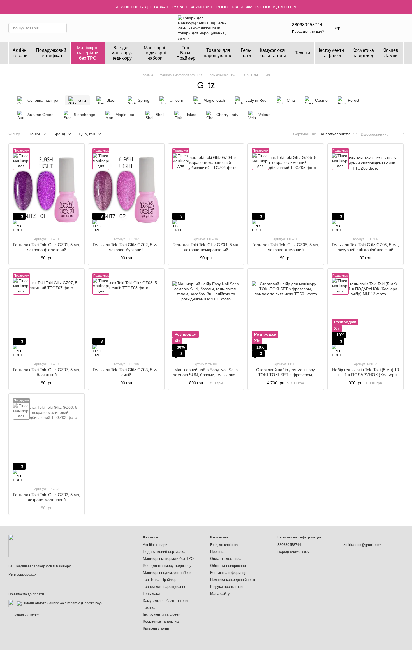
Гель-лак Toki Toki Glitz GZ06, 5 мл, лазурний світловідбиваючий (365, 247)
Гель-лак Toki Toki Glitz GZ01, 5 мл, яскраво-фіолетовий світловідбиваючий (46, 249)
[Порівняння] (384, 28)
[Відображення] (398, 134)
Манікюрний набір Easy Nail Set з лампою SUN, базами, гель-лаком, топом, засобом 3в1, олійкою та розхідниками (206, 377)
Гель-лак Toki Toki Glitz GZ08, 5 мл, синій (126, 372)
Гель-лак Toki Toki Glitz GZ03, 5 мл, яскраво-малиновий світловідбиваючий (46, 499)
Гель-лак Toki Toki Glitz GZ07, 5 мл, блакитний (46, 372)
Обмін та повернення (228, 565)
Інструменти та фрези (331, 53)
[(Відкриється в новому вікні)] (12, 603)
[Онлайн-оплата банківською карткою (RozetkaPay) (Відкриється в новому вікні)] (59, 603)
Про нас (217, 551)
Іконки (34, 134)
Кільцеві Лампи (390, 53)
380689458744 (307, 24)
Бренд (59, 134)
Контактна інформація (228, 572)
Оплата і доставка (225, 558)
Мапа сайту (220, 593)
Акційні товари (20, 53)
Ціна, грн (87, 134)
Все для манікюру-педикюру (121, 53)
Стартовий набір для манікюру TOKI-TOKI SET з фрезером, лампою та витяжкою (285, 374)
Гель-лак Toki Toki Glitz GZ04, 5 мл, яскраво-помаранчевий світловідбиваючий (205, 249)
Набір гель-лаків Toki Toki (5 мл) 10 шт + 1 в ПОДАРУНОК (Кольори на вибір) (365, 374)
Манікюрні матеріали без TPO (87, 53)
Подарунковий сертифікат (51, 53)
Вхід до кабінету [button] (224, 545)
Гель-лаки (246, 53)
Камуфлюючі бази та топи (273, 53)
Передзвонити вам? (308, 32)
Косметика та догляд (363, 53)
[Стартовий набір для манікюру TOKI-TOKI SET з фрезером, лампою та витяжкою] (285, 315)
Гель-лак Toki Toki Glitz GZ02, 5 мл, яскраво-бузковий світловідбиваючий (126, 249)
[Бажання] (369, 28)
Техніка (302, 52)
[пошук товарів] (62, 28)
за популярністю (335, 134)
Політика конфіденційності (232, 579)
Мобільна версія (26, 615)
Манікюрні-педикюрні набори (155, 53)
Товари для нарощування (218, 53)
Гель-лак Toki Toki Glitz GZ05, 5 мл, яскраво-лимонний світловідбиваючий (285, 249)
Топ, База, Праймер (185, 53)
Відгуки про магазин (227, 586)
